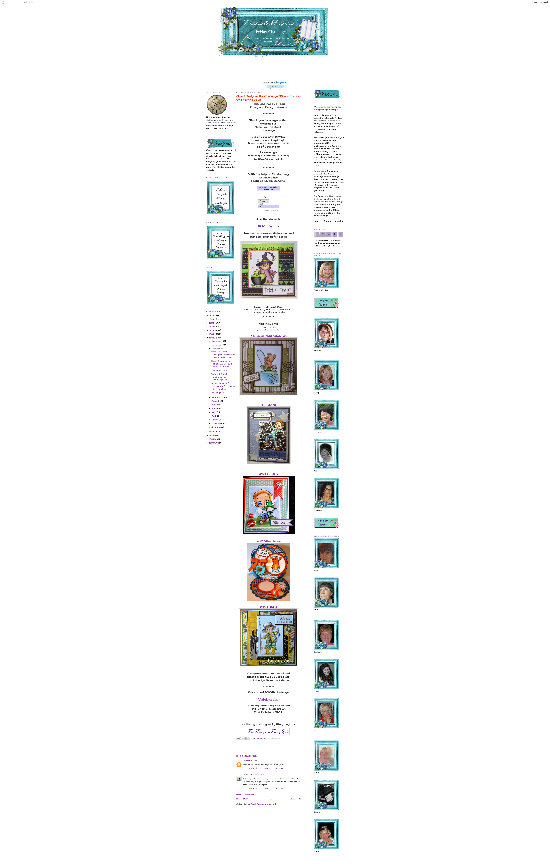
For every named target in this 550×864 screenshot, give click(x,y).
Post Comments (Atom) (263, 804)
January (216, 427)
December (217, 341)
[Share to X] (243, 738)
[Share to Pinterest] (248, 738)
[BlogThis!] (240, 738)
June (214, 408)
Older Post (295, 799)
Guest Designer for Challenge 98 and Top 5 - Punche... (223, 386)
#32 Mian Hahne (269, 541)
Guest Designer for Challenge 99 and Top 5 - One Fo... (221, 364)
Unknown (247, 760)
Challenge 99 (218, 392)
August (216, 401)
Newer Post (242, 799)
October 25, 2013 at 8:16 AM (263, 768)
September (218, 397)
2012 (212, 431)
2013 (212, 338)
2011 (212, 435)
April (214, 416)
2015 (212, 330)
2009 (213, 443)
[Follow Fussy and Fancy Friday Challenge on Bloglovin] (275, 84)
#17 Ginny (268, 404)
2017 (212, 323)
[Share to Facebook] (245, 738)
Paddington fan (251, 775)
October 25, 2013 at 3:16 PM (263, 788)
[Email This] (237, 738)
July (214, 405)
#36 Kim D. (269, 226)
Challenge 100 (219, 370)
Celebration (269, 699)
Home (269, 799)
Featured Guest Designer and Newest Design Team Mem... (223, 354)
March (215, 419)
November (217, 345)
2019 (212, 315)
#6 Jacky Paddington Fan (269, 335)
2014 (212, 334)
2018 (212, 319)
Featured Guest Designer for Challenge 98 (219, 377)
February (216, 423)
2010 (213, 439)
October (216, 348)
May (214, 412)
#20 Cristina (268, 474)
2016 (212, 326)
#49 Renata (268, 606)
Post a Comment (245, 794)
